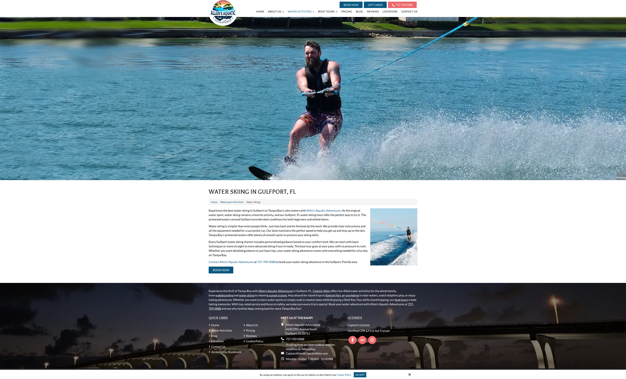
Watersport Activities (232, 202)
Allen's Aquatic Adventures (324, 210)
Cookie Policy (344, 374)
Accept (360, 374)
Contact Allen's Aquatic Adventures (231, 262)
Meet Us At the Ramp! (297, 318)
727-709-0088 (404, 4)
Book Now (351, 4)
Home (214, 202)
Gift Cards (375, 4)
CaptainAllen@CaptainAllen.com (307, 353)
